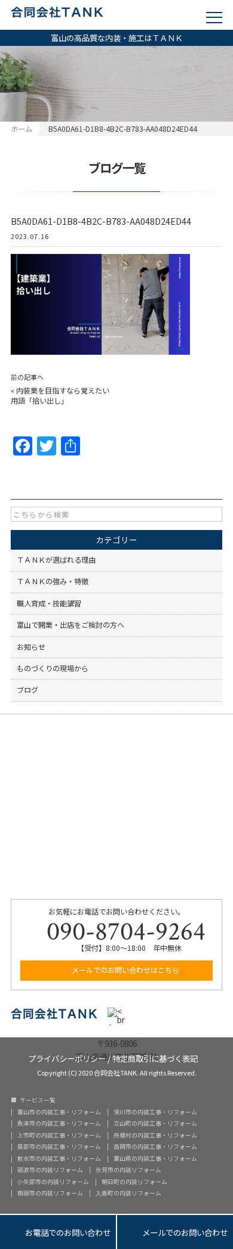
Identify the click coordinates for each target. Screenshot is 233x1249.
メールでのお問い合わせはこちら (124, 970)
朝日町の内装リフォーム (134, 1182)
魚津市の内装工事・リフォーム (59, 1124)
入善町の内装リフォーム (128, 1194)
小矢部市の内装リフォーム (53, 1182)
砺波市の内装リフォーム (50, 1170)
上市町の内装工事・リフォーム (59, 1136)
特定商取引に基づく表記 (155, 1057)
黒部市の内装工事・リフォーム (59, 1147)
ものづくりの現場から (52, 668)
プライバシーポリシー (67, 1057)
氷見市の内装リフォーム (128, 1170)
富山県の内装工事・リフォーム (155, 1159)
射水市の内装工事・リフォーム (59, 1159)
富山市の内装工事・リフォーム (59, 1112)
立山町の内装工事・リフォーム (155, 1124)
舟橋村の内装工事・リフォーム (155, 1136)
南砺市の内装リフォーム (50, 1194)
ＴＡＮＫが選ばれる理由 (56, 559)
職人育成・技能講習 (49, 603)
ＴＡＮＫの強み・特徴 (52, 581)
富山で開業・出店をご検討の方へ (70, 624)
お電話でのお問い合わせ (58, 1232)
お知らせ (31, 646)
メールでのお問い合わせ (175, 1232)
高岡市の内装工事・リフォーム (155, 1147)
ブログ (27, 689)
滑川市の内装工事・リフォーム (155, 1112)
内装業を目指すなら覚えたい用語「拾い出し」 (60, 395)
